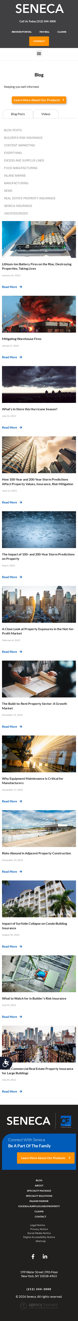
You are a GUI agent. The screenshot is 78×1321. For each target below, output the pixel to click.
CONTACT (39, 41)
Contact (40, 1216)
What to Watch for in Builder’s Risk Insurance (34, 998)
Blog (39, 1180)
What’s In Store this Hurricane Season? (29, 409)
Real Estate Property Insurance (29, 198)
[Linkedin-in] (45, 1256)
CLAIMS (61, 31)
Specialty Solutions (39, 1195)
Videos (45, 114)
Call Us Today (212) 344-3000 (37, 21)
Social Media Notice (39, 1233)
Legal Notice (37, 1225)
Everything (13, 153)
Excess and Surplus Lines (24, 160)
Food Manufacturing (20, 168)
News (8, 191)
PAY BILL (44, 31)
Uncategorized (16, 213)
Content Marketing (19, 145)
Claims (39, 1211)
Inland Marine (15, 175)
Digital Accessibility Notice (39, 1237)
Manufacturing (16, 183)
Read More (10, 287)
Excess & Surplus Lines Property (39, 1206)
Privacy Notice (39, 1229)
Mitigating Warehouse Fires (21, 339)
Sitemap (41, 1241)
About (39, 1185)
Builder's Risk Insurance (23, 138)
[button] (39, 53)
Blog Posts (18, 114)
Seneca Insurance (18, 206)
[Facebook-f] (33, 1256)
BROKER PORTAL (22, 31)
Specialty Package (39, 1190)
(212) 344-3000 (39, 1289)
